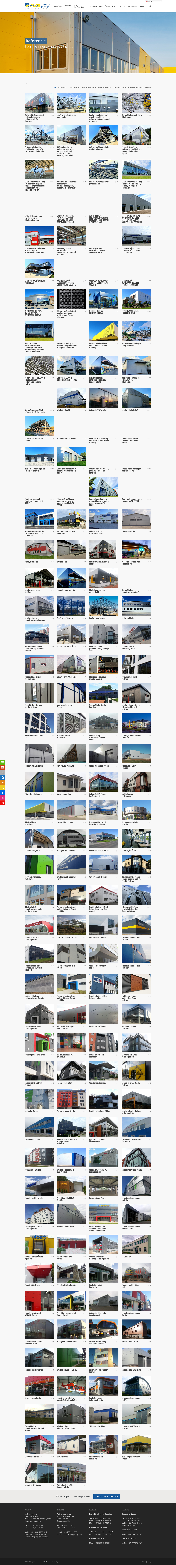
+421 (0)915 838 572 (103, 1534)
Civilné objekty (74, 87)
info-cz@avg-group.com (72, 1534)
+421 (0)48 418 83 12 (36, 1525)
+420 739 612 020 (70, 1532)
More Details (44, 101)
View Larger (34, 101)
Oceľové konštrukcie (89, 87)
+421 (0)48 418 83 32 (36, 1528)
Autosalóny (62, 87)
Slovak (150, 1)
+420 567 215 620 (68, 1525)
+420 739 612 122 (134, 1525)
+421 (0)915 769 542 (38, 1534)
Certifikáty (55, 1562)
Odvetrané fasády (104, 87)
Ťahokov (148, 87)
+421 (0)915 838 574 (103, 1543)
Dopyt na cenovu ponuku (107, 1496)
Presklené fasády (120, 87)
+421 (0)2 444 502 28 (104, 1532)
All (55, 87)
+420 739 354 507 (134, 1534)
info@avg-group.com (39, 1537)
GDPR (45, 1562)
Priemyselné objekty (135, 87)
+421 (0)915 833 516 (38, 1532)
